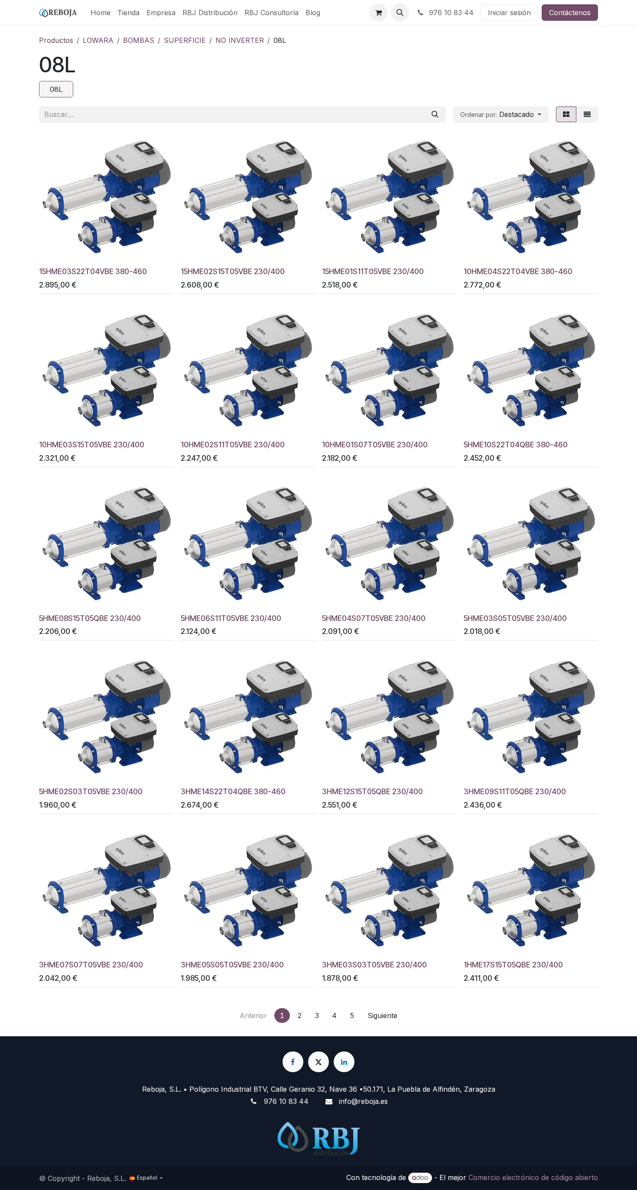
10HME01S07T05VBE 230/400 (375, 444)
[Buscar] (435, 114)
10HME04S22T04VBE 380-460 (518, 271)
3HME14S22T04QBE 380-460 (233, 791)
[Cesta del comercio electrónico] (378, 12)
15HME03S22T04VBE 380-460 (93, 271)
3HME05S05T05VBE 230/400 (232, 964)
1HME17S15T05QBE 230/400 (513, 964)
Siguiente (382, 1015)
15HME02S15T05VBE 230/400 (233, 271)
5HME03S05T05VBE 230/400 (515, 618)
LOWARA (98, 40)
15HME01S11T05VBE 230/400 (373, 271)
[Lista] (587, 114)
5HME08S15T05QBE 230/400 (90, 618)
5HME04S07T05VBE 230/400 (374, 618)
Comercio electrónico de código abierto (533, 1177)
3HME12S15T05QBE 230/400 (372, 791)
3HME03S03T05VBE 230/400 (374, 964)
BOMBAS (138, 40)
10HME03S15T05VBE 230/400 (91, 444)
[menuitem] (100, 12)
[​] (293, 1061)
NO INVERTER (239, 40)
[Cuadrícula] (566, 114)
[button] (400, 12)
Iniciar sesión (509, 12)
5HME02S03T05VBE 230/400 (91, 791)
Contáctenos (570, 12)
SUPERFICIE (185, 40)
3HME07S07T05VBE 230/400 (91, 964)
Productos (56, 40)
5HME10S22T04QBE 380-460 (516, 444)
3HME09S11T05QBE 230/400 (515, 791)
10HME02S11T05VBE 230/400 (233, 444)
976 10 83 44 (450, 12)
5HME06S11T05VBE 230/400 (231, 618)
